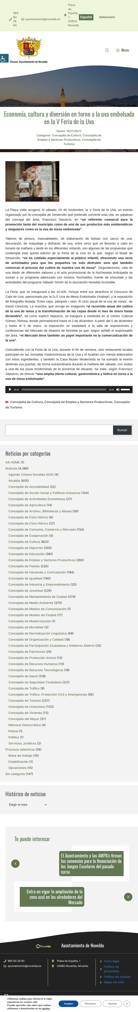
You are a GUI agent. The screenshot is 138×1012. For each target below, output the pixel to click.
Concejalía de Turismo (24, 700)
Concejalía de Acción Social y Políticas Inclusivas (44, 493)
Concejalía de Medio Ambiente (30, 603)
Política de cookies (117, 977)
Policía (13, 731)
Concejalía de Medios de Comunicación (37, 609)
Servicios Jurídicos (22, 743)
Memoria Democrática (24, 725)
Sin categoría (15, 774)
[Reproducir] (10, 389)
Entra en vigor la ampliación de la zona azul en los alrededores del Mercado (54, 896)
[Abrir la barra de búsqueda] (107, 50)
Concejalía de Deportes (25, 548)
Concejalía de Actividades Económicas (36, 499)
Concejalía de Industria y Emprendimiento (39, 584)
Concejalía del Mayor (23, 719)
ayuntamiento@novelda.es (42, 19)
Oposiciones (17, 768)
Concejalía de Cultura (66, 135)
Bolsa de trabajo (20, 755)
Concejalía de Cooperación (28, 535)
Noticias (11, 468)
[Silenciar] (118, 389)
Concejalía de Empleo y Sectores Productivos (78, 402)
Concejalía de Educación (26, 554)
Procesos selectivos (20, 749)
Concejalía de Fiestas (24, 566)
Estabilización (18, 761)
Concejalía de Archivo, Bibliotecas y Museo (40, 511)
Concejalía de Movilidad (25, 627)
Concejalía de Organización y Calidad (36, 639)
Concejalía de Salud (23, 676)
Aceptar (68, 1003)
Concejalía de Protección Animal (32, 658)
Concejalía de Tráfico (24, 688)
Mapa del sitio (114, 982)
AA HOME (12, 462)
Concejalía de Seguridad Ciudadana (34, 682)
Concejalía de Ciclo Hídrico (28, 517)
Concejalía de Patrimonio (26, 652)
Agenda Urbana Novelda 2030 (31, 474)
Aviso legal (111, 961)
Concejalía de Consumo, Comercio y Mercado (42, 529)
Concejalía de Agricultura (27, 505)
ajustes (46, 1008)
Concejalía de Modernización (29, 621)
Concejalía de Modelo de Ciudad (32, 615)
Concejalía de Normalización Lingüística (37, 633)
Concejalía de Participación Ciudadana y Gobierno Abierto (51, 645)
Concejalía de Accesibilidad (28, 487)
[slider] (126, 389)
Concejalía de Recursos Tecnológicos (35, 670)
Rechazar (90, 1003)
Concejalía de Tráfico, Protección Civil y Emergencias (47, 694)
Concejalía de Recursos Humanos (33, 664)
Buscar (122, 430)
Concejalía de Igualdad (25, 578)
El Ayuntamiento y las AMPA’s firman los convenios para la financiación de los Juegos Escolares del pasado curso (91, 863)
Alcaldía (14, 480)
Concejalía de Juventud (25, 590)
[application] (69, 389)
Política (13, 737)
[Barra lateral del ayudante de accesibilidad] (4, 58)
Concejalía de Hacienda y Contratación (37, 572)
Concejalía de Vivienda (25, 713)
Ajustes (112, 1003)
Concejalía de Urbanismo (26, 707)
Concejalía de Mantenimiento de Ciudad (37, 597)
